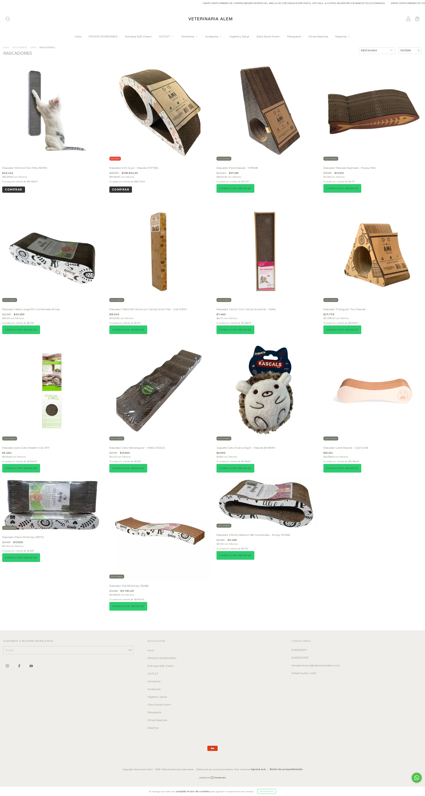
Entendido (267, 791)
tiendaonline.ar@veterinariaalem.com (316, 665)
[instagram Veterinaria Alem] (7, 666)
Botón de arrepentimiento (286, 769)
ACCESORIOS (19, 47)
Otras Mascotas (318, 36)
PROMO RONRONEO (103, 36)
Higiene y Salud (239, 36)
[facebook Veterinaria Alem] (19, 666)
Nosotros (341, 36)
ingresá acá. (258, 769)
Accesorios (212, 36)
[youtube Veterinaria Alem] (31, 666)
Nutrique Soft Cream (138, 36)
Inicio (78, 36)
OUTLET (164, 36)
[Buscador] (8, 19)
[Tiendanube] (212, 778)
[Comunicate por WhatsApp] (417, 778)
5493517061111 (300, 657)
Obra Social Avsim (268, 36)
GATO (33, 47)
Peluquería (294, 36)
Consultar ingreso (235, 188)
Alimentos (188, 36)
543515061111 (299, 650)
